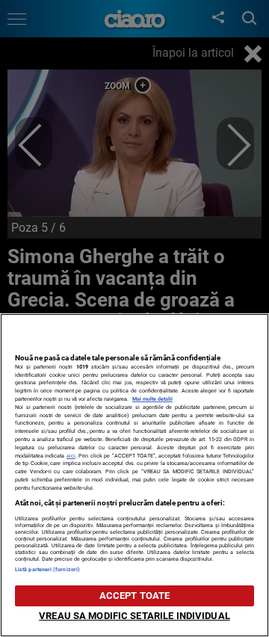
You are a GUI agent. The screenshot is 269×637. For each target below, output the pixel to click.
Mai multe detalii (152, 399)
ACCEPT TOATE (134, 595)
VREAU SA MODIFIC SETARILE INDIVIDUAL (134, 615)
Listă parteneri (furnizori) (47, 569)
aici (71, 455)
